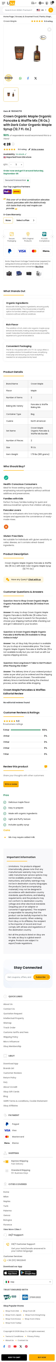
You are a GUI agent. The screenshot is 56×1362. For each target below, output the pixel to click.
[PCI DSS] (9, 1297)
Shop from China (32, 1319)
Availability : (9, 154)
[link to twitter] (35, 78)
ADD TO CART (14, 1357)
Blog (5, 1096)
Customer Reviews (12, 1073)
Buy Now (39, 266)
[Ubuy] (11, 3)
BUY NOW (42, 1357)
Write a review (11, 784)
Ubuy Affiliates (10, 1105)
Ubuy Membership (12, 1046)
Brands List (8, 1068)
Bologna (7, 1220)
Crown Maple (10, 21)
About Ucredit (10, 1087)
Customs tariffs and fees (15, 1032)
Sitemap (7, 1023)
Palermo (7, 1210)
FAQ (5, 1082)
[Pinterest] (27, 1346)
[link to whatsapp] (20, 78)
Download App (10, 1063)
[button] (34, 3)
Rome (6, 1192)
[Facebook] (5, 1346)
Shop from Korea (13, 1319)
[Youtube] (17, 1346)
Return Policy (9, 1077)
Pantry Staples (46, 16)
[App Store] (11, 1273)
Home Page (8, 16)
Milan (6, 1196)
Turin (5, 1206)
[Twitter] (22, 1346)
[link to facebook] (28, 78)
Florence (7, 1224)
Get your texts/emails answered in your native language (28, 1249)
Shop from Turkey (13, 1323)
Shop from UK (29, 1311)
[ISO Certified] (30, 1297)
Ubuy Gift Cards (11, 1091)
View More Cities (11, 1229)
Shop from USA (12, 1311)
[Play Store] (28, 1273)
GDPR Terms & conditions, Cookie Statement (25, 1101)
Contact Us (9, 1009)
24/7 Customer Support (23, 1244)
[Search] (50, 10)
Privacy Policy (33, 1336)
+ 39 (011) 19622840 (16, 1260)
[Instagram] (11, 1346)
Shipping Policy (10, 1037)
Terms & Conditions (14, 1336)
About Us (8, 1004)
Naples (6, 1201)
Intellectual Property (13, 1018)
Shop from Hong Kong (35, 1315)
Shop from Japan (13, 1315)
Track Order (9, 1027)
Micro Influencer (11, 1041)
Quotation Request (12, 1013)
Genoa (6, 1215)
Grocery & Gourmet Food (26, 16)
